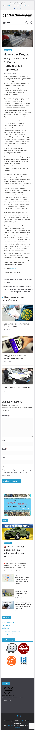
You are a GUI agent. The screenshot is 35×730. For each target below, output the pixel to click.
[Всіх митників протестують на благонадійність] (17, 306)
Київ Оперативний (7, 634)
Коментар (6, 416)
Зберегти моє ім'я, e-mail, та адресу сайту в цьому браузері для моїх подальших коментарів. (17, 472)
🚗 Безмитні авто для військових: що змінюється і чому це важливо (15, 551)
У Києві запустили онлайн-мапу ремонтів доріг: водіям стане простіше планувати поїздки (22, 579)
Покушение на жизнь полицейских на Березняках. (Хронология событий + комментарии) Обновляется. (17, 289)
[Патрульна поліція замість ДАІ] (17, 369)
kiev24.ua (13, 268)
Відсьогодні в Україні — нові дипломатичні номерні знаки (17, 5)
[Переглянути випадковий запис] (31, 22)
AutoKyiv (15, 73)
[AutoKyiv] (4, 22)
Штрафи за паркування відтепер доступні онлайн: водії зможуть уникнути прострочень (23, 605)
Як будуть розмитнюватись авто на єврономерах (16, 356)
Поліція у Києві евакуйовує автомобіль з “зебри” (18, 281)
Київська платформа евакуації (11, 631)
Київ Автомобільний (8, 622)
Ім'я (4, 440)
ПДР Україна (6, 625)
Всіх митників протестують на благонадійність (17, 325)
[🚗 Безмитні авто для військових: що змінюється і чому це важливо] (17, 532)
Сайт (3, 458)
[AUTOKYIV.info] (8, 688)
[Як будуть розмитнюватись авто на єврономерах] (17, 338)
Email (4, 449)
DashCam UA (6, 628)
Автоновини (7, 50)
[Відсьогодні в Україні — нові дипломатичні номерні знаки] (8, 594)
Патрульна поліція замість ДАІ (17, 387)
